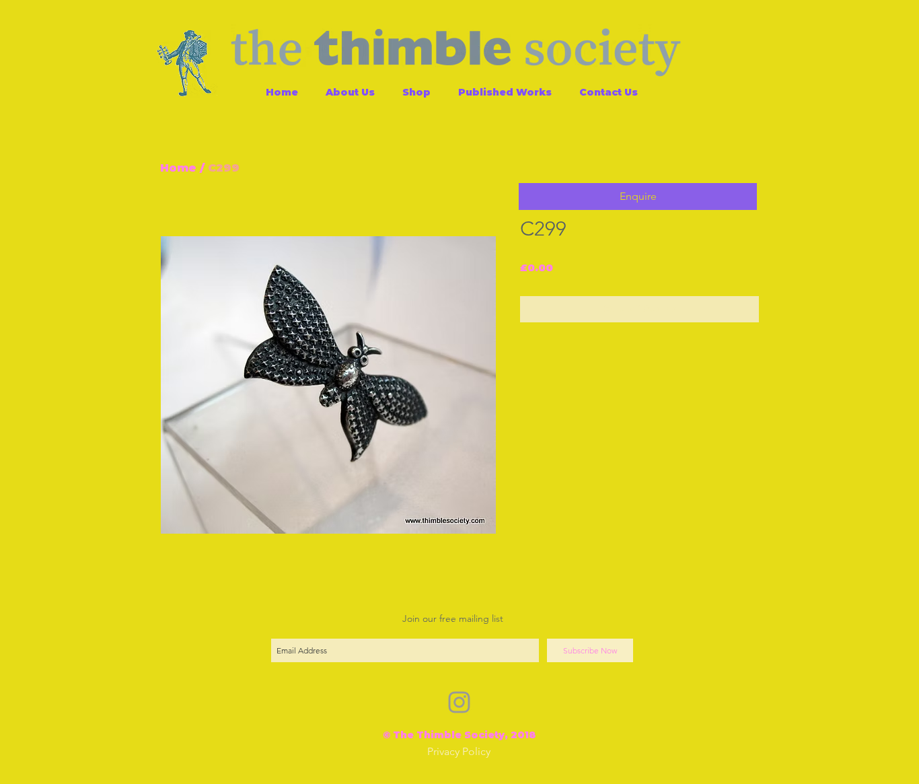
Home (178, 168)
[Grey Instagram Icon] (459, 702)
